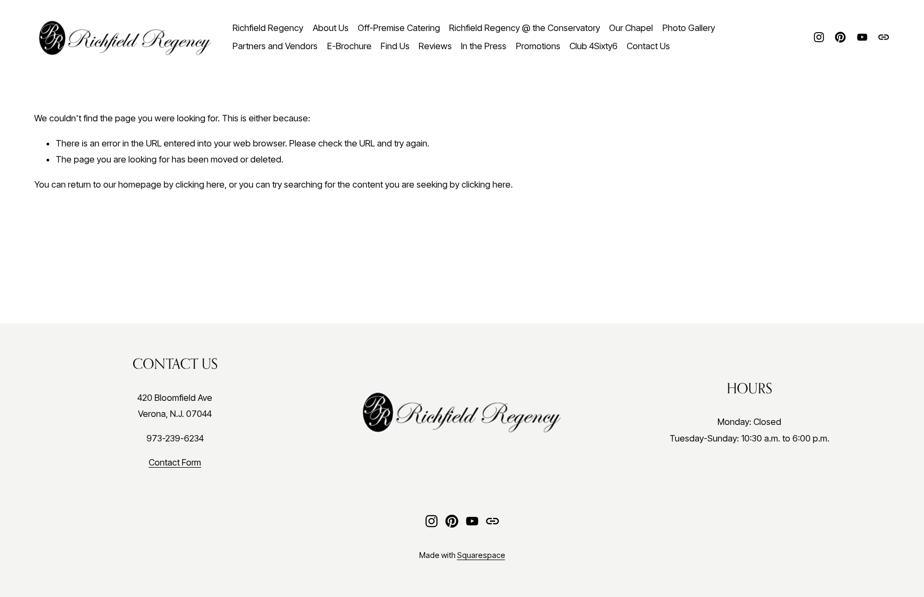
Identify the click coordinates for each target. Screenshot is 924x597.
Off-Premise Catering (399, 27)
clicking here (200, 184)
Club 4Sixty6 (593, 46)
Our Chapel (631, 27)
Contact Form (175, 462)
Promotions (538, 46)
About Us (331, 27)
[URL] (883, 37)
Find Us (395, 46)
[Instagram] (819, 37)
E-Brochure (349, 46)
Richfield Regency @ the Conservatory (524, 27)
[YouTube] (862, 37)
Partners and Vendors (275, 46)
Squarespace (481, 555)
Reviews (435, 46)
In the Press (483, 46)
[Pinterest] (840, 37)
